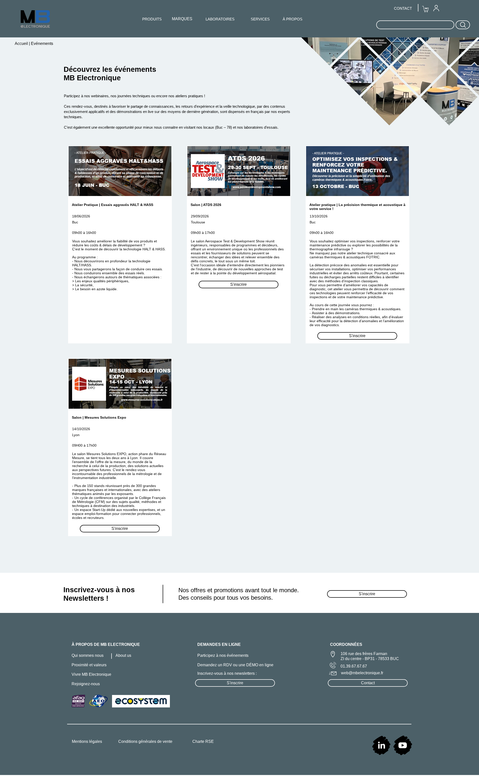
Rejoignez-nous (86, 684)
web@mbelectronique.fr (362, 673)
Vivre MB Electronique (91, 674)
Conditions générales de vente (145, 741)
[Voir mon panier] (425, 9)
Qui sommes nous (88, 655)
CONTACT (403, 8)
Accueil (22, 43)
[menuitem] (436, 8)
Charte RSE (203, 741)
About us (123, 655)
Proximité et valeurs (89, 665)
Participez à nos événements (222, 655)
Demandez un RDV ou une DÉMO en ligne (235, 665)
